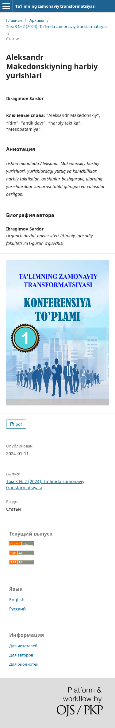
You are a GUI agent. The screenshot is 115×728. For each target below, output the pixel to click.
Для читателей (23, 646)
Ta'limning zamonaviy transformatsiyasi (55, 6)
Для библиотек (23, 664)
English (17, 599)
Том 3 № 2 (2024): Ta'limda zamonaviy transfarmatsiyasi (57, 26)
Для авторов (21, 655)
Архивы (36, 20)
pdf (18, 424)
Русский (17, 609)
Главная (14, 20)
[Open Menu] (6, 6)
